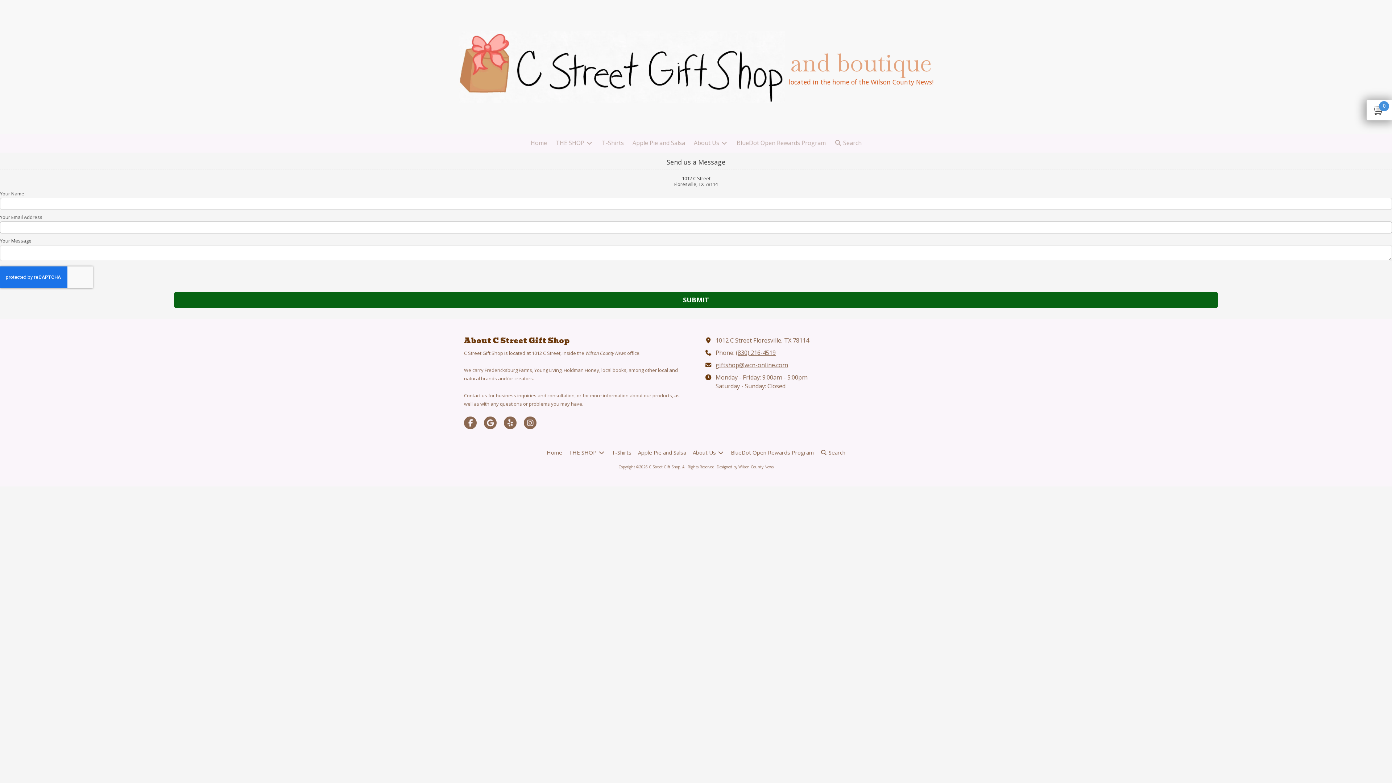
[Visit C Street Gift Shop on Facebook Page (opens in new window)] (470, 423)
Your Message (16, 241)
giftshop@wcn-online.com (752, 365)
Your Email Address (21, 217)
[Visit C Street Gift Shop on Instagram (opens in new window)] (530, 423)
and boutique (861, 63)
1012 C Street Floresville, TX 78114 (762, 340)
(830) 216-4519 (756, 353)
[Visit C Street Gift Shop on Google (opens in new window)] (490, 423)
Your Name (12, 193)
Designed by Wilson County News (745, 466)
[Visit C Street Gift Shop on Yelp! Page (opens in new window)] (510, 423)
